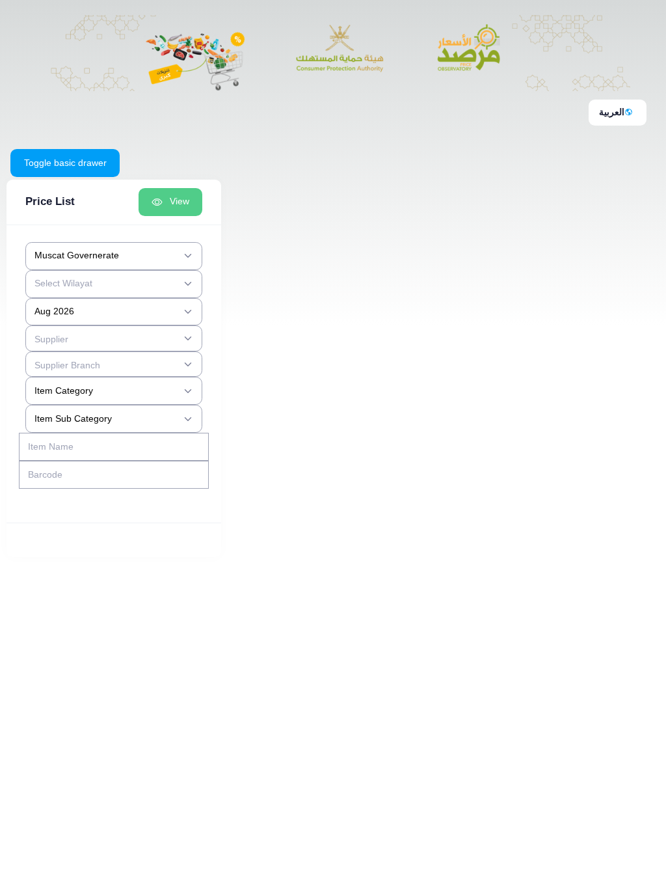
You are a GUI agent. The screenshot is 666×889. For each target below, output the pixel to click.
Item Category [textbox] (63, 390)
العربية (611, 112)
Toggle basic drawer (65, 162)
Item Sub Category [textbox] (73, 418)
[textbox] (63, 283)
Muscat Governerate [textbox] (76, 255)
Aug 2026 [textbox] (54, 311)
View (179, 201)
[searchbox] (105, 338)
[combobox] (113, 256)
